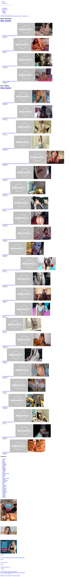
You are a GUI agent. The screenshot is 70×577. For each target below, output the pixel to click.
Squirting (4, 493)
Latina (4, 270)
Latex (4, 483)
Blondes (4, 467)
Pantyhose (4, 488)
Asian (4, 460)
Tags (4, 562)
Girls (3, 1)
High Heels (5, 481)
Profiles (19, 557)
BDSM (4, 462)
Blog (3, 10)
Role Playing (5, 82)
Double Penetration (6, 473)
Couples (4, 331)
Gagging (4, 479)
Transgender (5, 3)
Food (3, 477)
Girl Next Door (5, 480)
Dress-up (4, 474)
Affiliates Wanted (7, 571)
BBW (4, 461)
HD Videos (23, 557)
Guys (3, 2)
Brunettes (4, 469)
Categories (4, 11)
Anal (3, 134)
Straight (4, 494)
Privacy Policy (2, 575)
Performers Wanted (13, 571)
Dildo (4, 472)
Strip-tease (4, 496)
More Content (5, 21)
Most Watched (5, 9)
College (4, 470)
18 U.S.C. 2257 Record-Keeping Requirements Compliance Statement (12, 572)
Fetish (4, 476)
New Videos (5, 8)
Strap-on (4, 495)
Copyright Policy (9, 575)
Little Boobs (5, 149)
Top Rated (12, 557)
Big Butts (4, 179)
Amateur (4, 103)
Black (4, 466)
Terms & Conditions (16, 575)
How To (4, 482)
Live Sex (2, 562)
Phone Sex (4, 489)
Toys (3, 392)
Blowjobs (4, 66)
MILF (4, 36)
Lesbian (4, 485)
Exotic (4, 51)
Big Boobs (4, 164)
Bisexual (4, 463)
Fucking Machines (6, 478)
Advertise (2, 571)
